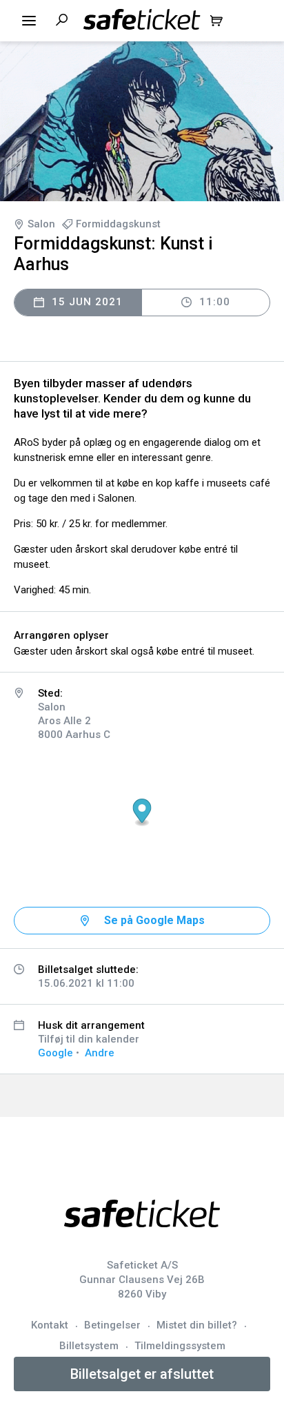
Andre (99, 1053)
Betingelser (112, 1325)
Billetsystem (89, 1346)
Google (55, 1053)
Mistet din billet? (196, 1325)
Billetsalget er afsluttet (142, 1374)
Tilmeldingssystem (179, 1346)
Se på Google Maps (154, 920)
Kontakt (49, 1325)
